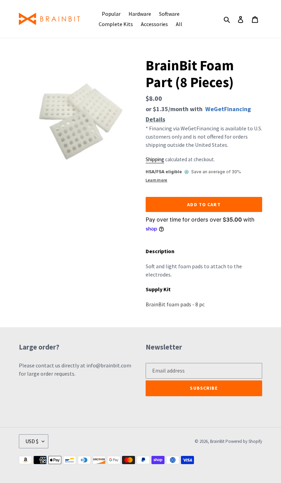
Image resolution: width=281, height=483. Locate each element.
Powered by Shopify (243, 441)
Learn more (156, 179)
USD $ (31, 441)
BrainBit (217, 441)
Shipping (155, 159)
